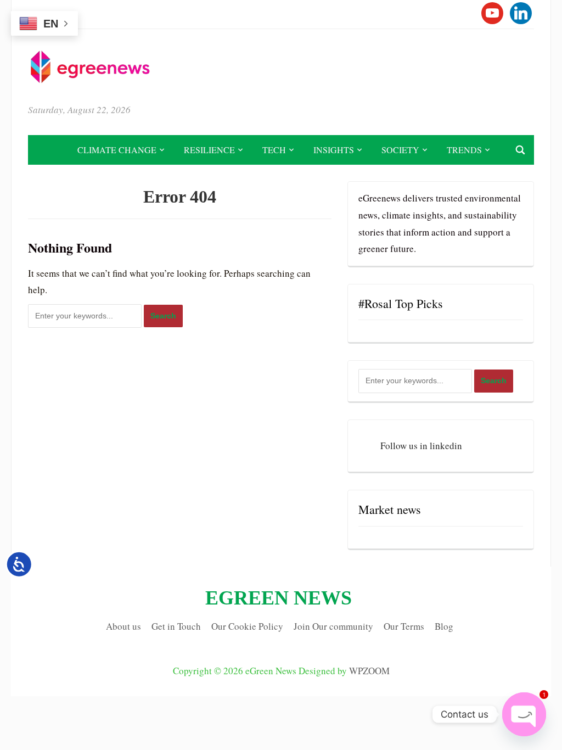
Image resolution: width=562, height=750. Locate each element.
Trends (464, 149)
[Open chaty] (524, 714)
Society (400, 149)
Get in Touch (176, 626)
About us (123, 626)
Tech (274, 149)
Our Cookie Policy (247, 626)
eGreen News (278, 598)
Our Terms (404, 626)
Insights (333, 149)
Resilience (209, 149)
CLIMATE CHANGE (116, 149)
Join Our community (333, 626)
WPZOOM (369, 670)
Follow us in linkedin (421, 445)
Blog (444, 626)
